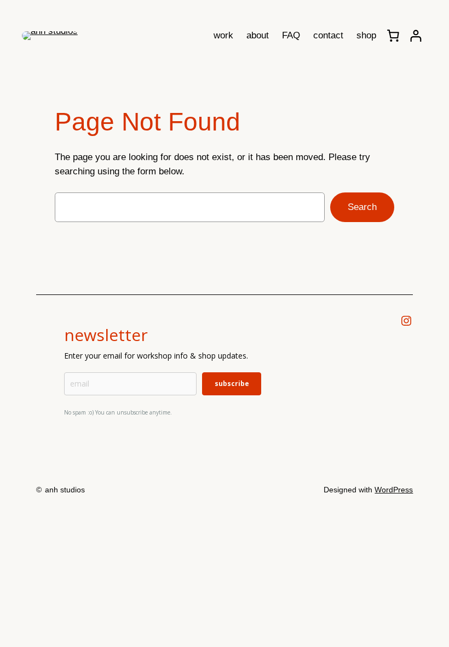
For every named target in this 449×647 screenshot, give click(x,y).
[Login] (416, 36)
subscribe (232, 383)
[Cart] (393, 35)
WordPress (394, 489)
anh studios (65, 489)
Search (362, 207)
